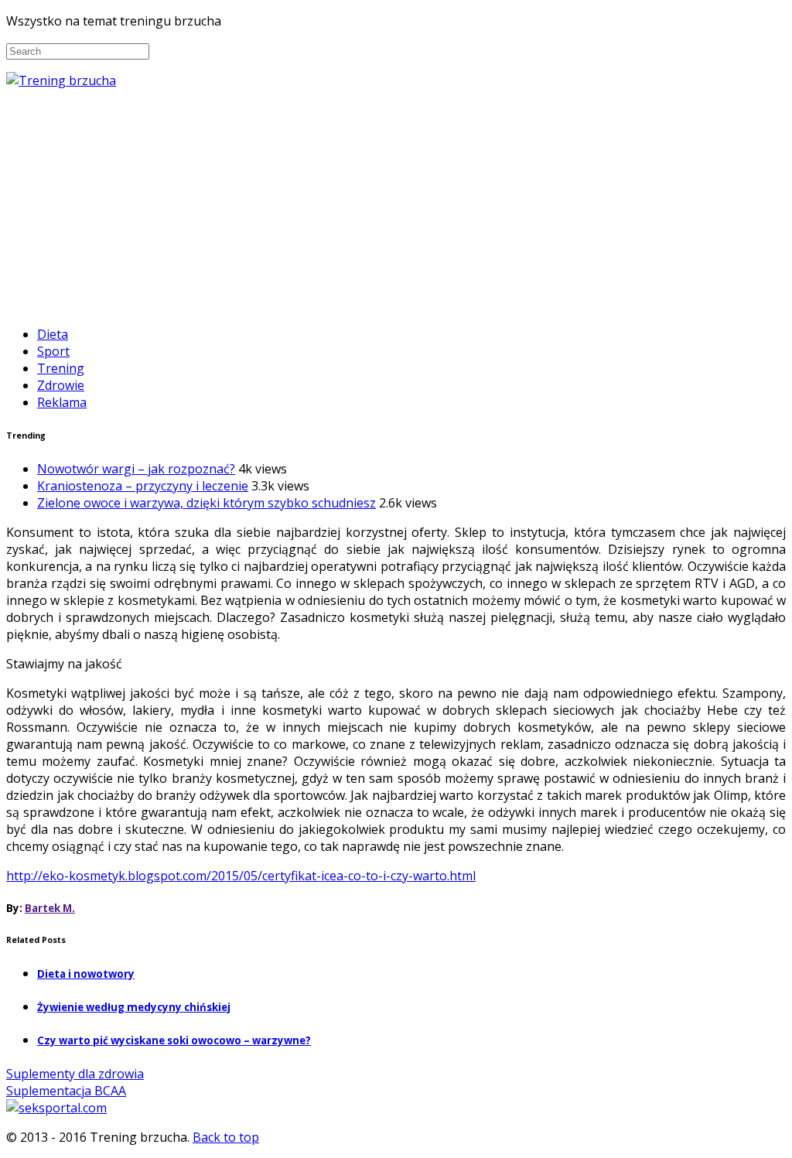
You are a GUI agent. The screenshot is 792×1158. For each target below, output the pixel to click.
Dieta (52, 334)
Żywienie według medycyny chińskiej (133, 1007)
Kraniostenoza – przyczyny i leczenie (142, 485)
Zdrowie (60, 385)
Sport (53, 351)
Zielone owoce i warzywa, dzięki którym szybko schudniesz (206, 502)
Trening (60, 368)
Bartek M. (50, 908)
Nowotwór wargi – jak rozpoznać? (136, 468)
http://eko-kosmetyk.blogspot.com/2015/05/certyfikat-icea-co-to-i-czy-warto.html (241, 875)
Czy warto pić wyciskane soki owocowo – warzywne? (174, 1040)
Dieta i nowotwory (86, 974)
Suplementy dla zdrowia (75, 1073)
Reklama (62, 402)
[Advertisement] (396, 205)
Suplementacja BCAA (66, 1090)
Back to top (226, 1137)
